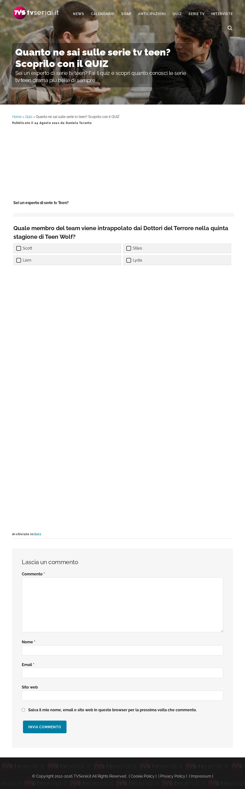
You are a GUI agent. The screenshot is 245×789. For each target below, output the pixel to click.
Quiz (28, 117)
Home (17, 117)
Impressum (201, 776)
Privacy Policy (172, 776)
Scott (27, 248)
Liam (27, 260)
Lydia (137, 260)
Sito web (30, 687)
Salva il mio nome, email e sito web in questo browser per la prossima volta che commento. (112, 710)
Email (28, 664)
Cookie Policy (143, 776)
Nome (28, 642)
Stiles (137, 248)
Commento (33, 574)
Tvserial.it (36, 13)
